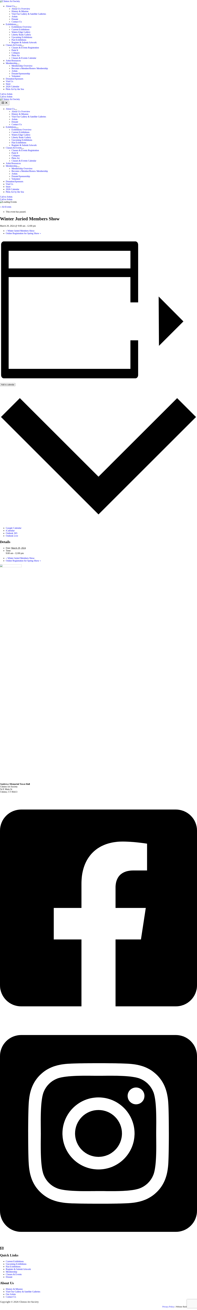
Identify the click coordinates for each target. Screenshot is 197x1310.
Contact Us (11, 1297)
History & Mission (14, 1289)
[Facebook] (98, 1019)
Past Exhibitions (13, 1266)
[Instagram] (98, 1245)
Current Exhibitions (15, 1261)
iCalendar (10, 530)
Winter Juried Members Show (20, 231)
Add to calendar (7, 385)
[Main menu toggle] (4, 103)
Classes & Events (14, 1274)
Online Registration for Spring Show (23, 233)
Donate (9, 1277)
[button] (98, 94)
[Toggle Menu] (16, 6)
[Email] (1, 1249)
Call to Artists (6, 96)
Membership (11, 1272)
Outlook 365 (11, 533)
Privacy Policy (168, 1307)
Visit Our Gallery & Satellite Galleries (23, 1291)
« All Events (5, 207)
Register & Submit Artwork (18, 1269)
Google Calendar (13, 528)
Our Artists (11, 1294)
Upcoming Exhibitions (16, 1264)
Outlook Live (12, 536)
